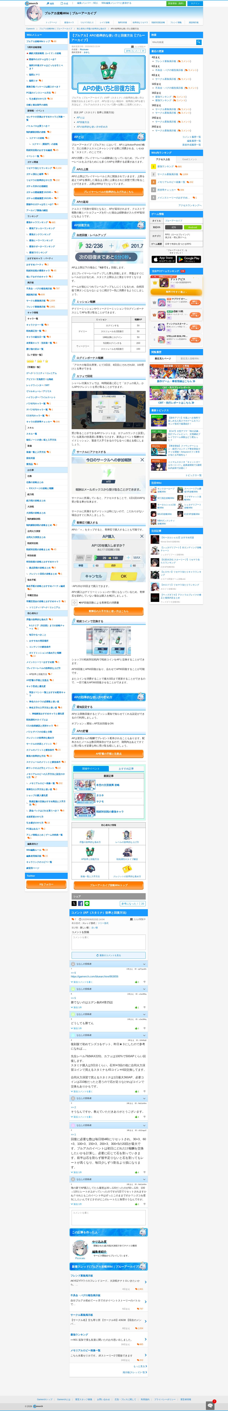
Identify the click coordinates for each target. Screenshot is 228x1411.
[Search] (199, 42)
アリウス (47, 391)
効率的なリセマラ (140, 22)
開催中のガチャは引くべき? (42, 59)
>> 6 (73, 972)
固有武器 (30, 458)
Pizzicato (84, 49)
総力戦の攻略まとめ (36, 500)
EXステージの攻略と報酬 (41, 488)
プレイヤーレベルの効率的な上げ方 (43, 668)
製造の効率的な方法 (36, 756)
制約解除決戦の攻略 (36, 132)
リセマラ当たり (87, 22)
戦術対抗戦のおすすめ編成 (39, 150)
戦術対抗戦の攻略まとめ (38, 549)
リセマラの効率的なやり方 (39, 180)
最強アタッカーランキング (42, 228)
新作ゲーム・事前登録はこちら (174, 381)
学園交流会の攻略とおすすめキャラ (43, 601)
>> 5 (73, 998)
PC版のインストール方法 (38, 93)
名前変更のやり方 (34, 817)
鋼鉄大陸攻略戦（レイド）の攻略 (45, 53)
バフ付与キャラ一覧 (36, 403)
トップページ (51, 22)
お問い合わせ (103, 1399)
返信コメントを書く (83, 982)
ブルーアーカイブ (173, 220)
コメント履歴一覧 (191, 137)
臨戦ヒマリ (34, 74)
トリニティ (39, 373)
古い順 (94, 927)
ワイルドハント (48, 397)
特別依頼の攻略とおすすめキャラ (42, 561)
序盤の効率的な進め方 (37, 619)
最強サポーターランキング (42, 246)
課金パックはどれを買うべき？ (44, 810)
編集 (52, 3)
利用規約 (145, 1399)
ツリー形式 (103, 923)
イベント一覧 (32, 156)
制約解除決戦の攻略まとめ (39, 525)
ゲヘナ (29, 373)
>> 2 (73, 1107)
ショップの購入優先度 (37, 795)
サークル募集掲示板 (36, 300)
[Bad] (144, 982)
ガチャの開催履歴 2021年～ (39, 198)
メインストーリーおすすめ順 (40, 662)
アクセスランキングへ (190, 205)
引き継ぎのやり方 (37, 99)
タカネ (100, 795)
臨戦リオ (33, 80)
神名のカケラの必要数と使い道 (44, 701)
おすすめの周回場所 (38, 641)
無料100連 (122, 22)
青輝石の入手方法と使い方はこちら (109, 611)
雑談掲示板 (193, 22)
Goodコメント (189, 159)
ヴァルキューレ (33, 391)
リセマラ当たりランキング (39, 168)
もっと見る (139, 1366)
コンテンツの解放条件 (40, 647)
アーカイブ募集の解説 (37, 210)
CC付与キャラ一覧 (35, 415)
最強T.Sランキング (38, 252)
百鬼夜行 (41, 379)
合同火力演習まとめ (36, 537)
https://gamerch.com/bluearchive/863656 (94, 976)
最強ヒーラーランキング (41, 240)
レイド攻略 (104, 22)
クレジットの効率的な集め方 (40, 738)
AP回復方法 (83, 122)
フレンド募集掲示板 (36, 306)
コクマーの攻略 (36, 138)
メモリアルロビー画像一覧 (42, 783)
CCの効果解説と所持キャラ (39, 726)
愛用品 (29, 464)
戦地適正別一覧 (33, 331)
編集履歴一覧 (194, 141)
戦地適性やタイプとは (37, 719)
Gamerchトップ (44, 1399)
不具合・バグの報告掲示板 (39, 288)
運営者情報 (185, 1399)
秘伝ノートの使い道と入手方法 (41, 440)
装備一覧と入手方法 (36, 452)
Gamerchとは (63, 1399)
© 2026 (29, 1406)
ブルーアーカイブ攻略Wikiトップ (109, 885)
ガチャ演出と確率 (34, 174)
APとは (81, 117)
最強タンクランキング (40, 234)
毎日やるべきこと (37, 635)
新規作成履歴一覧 (191, 144)
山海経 (50, 379)
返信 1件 (78, 1007)
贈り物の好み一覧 (34, 349)
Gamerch (31, 3)
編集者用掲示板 (33, 856)
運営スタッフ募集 (83, 1399)
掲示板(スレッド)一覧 (134, 1372)
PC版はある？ (33, 829)
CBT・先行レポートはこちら (174, 402)
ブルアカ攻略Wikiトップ (38, 41)
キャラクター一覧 (34, 325)
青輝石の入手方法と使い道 (39, 789)
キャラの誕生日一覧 (36, 337)
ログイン (195, 3)
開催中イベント (91, 768)
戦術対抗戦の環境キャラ (38, 270)
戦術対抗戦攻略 (158, 22)
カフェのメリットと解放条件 (40, 750)
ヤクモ (100, 801)
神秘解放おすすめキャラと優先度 (48, 713)
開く (144, 964)
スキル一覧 (31, 434)
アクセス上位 (163, 159)
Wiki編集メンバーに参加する (116, 3)
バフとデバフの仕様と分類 (39, 732)
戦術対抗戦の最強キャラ (110, 811)
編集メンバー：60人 (87, 3)
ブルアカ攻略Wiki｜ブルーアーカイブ (70, 13)
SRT (47, 385)
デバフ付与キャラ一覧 (37, 409)
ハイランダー (32, 397)
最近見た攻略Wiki (190, 358)
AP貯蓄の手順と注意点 (109, 753)
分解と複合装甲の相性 (37, 105)
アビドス (30, 379)
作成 (66, 3)
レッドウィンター (34, 385)
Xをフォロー (46, 884)
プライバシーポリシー (165, 1399)
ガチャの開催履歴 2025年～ (39, 192)
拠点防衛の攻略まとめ (40, 568)
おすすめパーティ (34, 264)
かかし (87, 52)
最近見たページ (163, 358)
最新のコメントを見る (110, 955)
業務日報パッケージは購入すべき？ (43, 86)
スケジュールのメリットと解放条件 (43, 762)
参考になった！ (135, 51)
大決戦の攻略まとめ (36, 513)
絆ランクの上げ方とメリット (40, 768)
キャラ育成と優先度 (36, 686)
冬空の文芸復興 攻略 (108, 785)
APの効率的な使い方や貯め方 (92, 126)
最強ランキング (170, 96)
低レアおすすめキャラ (37, 276)
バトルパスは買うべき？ (38, 126)
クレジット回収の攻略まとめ (43, 574)
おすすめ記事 (126, 768)
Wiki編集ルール (33, 850)
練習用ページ (32, 868)
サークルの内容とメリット (39, 744)
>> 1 (73, 1134)
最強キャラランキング (37, 222)
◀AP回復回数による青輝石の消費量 (98, 602)
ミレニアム (51, 373)
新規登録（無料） (176, 3)
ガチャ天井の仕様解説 (37, 186)
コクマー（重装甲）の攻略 (45, 144)
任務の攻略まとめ (34, 482)
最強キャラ (69, 22)
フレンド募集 (176, 22)
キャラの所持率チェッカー (39, 421)
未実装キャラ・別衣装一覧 (39, 343)
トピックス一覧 (193, 475)
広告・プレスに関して (125, 1399)
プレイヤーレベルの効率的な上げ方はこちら (109, 191)
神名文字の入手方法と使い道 (43, 707)
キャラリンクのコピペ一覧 (39, 862)
